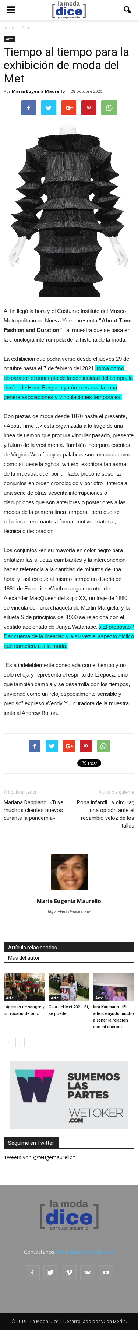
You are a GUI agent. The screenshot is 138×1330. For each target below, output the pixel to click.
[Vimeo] (69, 1272)
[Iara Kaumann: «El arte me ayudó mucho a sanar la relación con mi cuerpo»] (113, 987)
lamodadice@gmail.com (85, 1251)
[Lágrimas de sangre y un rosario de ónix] (24, 987)
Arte (9, 39)
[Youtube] (106, 1272)
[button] (127, 10)
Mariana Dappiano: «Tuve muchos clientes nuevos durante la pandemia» (33, 810)
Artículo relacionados (32, 947)
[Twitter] (50, 1272)
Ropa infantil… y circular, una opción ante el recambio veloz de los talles (105, 814)
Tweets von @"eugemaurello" (39, 1157)
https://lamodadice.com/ (69, 911)
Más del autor (24, 958)
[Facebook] (32, 1272)
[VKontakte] (87, 1272)
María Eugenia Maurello (38, 91)
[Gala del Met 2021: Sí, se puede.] (69, 987)
